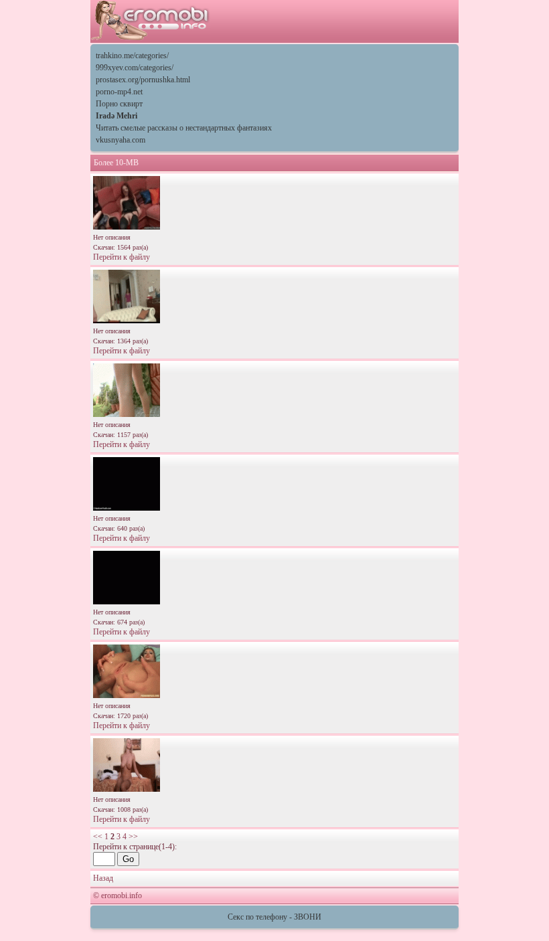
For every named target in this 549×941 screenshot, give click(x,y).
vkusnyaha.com (120, 140)
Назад (103, 878)
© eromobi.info (117, 895)
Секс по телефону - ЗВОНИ (274, 917)
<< (97, 836)
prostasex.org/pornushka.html (143, 79)
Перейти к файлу (121, 257)
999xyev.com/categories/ (134, 67)
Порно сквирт (119, 103)
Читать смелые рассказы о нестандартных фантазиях (184, 128)
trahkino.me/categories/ (132, 55)
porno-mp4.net (119, 91)
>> (133, 836)
